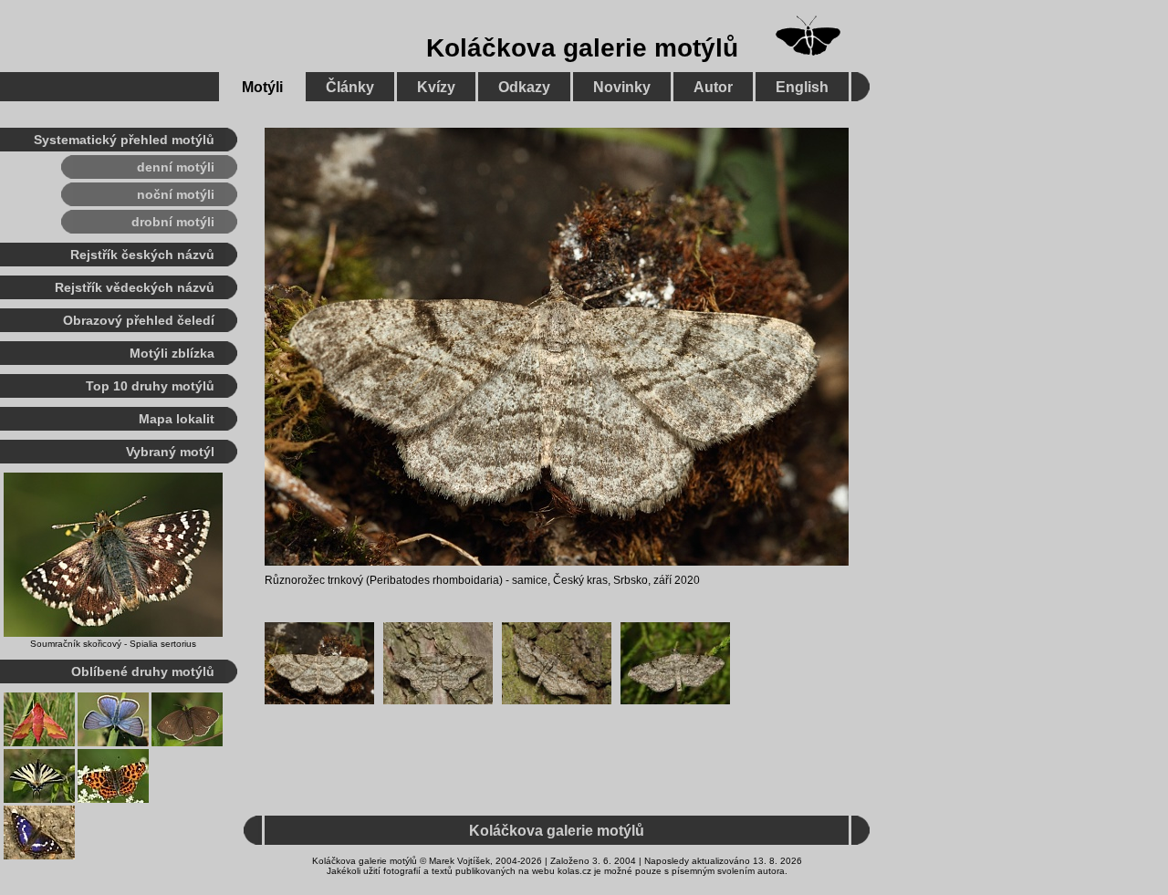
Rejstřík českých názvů (142, 254)
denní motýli (175, 167)
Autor (713, 87)
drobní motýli (172, 221)
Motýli (262, 87)
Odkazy (524, 87)
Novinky (622, 87)
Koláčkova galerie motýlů (582, 48)
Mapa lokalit (176, 418)
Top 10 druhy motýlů (150, 386)
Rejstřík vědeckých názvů (134, 287)
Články (350, 87)
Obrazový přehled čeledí (138, 320)
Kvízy (436, 87)
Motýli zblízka (172, 353)
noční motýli (175, 194)
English (802, 87)
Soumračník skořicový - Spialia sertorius (113, 644)
